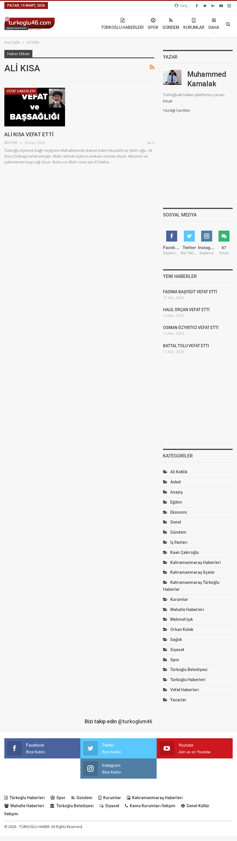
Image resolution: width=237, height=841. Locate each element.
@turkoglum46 (135, 721)
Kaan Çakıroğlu (184, 552)
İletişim (11, 814)
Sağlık (176, 639)
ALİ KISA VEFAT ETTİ (28, 134)
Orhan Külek (181, 629)
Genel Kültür (198, 805)
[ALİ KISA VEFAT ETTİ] (34, 107)
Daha (213, 27)
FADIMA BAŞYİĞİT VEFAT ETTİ (190, 291)
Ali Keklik (178, 472)
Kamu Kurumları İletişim (152, 805)
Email (167, 101)
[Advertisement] (198, 164)
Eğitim (176, 502)
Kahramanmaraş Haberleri (195, 562)
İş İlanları (179, 542)
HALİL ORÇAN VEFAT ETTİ (186, 309)
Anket (175, 482)
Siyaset (177, 649)
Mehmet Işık (181, 619)
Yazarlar (178, 700)
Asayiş (176, 492)
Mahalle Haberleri (187, 609)
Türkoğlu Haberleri (122, 27)
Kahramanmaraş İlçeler (192, 572)
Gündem (170, 27)
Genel (175, 522)
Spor (153, 27)
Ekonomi (178, 512)
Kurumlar (193, 27)
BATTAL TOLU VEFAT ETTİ (186, 345)
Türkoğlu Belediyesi (189, 669)
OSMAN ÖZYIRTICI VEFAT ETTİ (191, 327)
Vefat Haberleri (20, 91)
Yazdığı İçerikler (176, 110)
